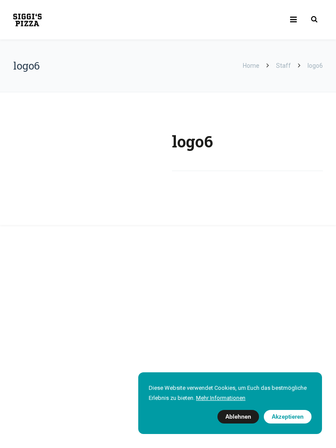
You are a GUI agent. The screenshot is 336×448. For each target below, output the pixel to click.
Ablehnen (238, 416)
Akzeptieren (288, 416)
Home (252, 65)
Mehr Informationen (220, 398)
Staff (283, 65)
